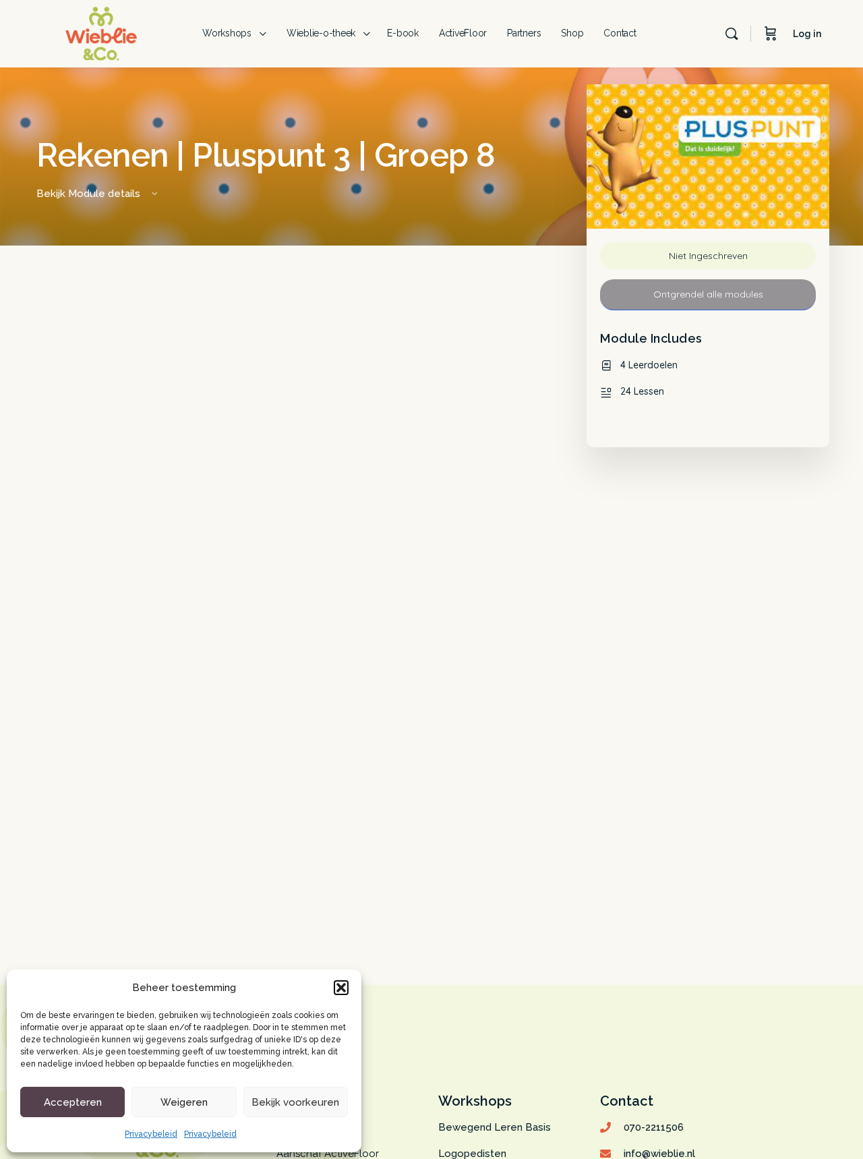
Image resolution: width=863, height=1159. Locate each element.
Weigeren (184, 1102)
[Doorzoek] (731, 34)
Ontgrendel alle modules (708, 294)
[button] (341, 987)
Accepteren (73, 1102)
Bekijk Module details (89, 194)
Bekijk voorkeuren (295, 1102)
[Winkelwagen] (770, 33)
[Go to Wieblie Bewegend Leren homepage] (101, 32)
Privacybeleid (151, 1134)
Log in (807, 33)
